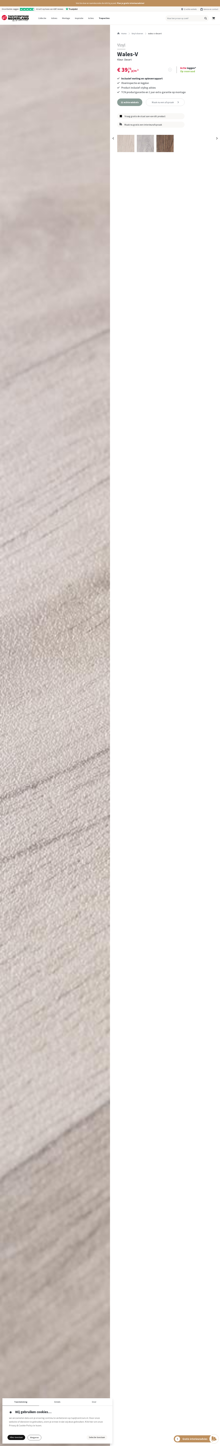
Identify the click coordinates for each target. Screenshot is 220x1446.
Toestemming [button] (20, 1402)
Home (124, 33)
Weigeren (34, 1437)
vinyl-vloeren (137, 33)
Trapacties (104, 18)
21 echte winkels (190, 9)
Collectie (42, 18)
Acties (91, 18)
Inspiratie (79, 18)
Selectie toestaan (97, 1437)
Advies (54, 18)
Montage (66, 18)
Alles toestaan (16, 1437)
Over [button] (94, 1402)
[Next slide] (217, 138)
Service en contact (211, 9)
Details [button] (57, 1402)
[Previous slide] (113, 138)
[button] (110, 3)
